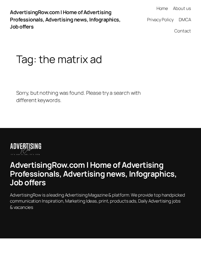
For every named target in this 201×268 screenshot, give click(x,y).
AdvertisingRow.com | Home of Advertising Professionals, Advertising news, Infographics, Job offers (65, 19)
